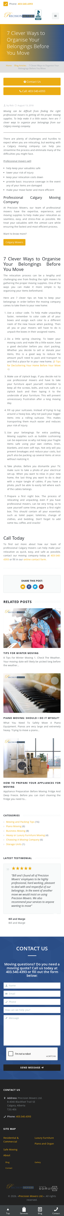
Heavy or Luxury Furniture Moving (25, 835)
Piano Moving (14, 826)
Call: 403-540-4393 (33, 91)
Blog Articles (20, 65)
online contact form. (35, 559)
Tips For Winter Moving (21, 653)
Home (9, 65)
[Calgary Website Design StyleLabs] (48, 1188)
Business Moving (15, 830)
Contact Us (34, 82)
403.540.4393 (25, 3)
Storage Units (14, 844)
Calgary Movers (14, 242)
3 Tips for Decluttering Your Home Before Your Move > (34, 365)
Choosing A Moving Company (22, 839)
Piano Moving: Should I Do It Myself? (31, 718)
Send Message (30, 1067)
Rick (11, 105)
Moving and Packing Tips (20, 821)
